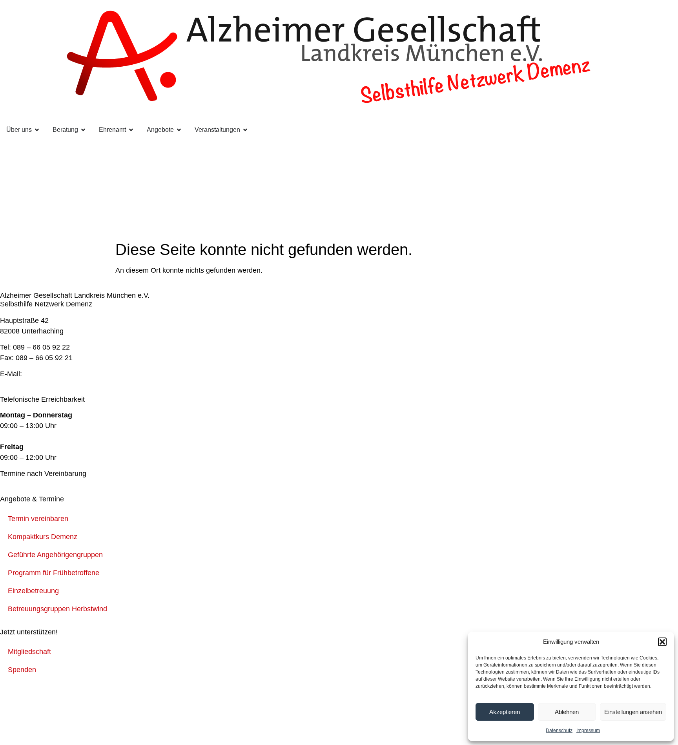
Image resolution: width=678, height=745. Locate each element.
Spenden (22, 670)
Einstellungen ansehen (633, 712)
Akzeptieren (504, 712)
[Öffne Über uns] (37, 130)
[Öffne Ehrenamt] (131, 130)
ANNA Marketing (67, 721)
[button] (662, 642)
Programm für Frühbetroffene (53, 573)
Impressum (588, 730)
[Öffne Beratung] (83, 130)
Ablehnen (567, 712)
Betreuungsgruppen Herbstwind (57, 609)
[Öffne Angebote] (179, 130)
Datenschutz (559, 730)
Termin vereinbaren (38, 519)
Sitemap (184, 694)
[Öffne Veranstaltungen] (245, 130)
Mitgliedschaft (29, 652)
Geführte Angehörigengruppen (55, 555)
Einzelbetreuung (33, 591)
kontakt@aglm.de (51, 374)
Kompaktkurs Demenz (42, 537)
